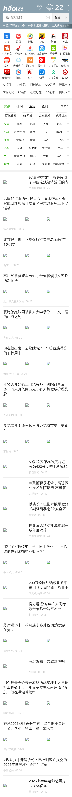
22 (59, 8)
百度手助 (53, 65)
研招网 (65, 65)
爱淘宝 (42, 65)
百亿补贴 (10, 115)
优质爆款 (61, 115)
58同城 (27, 115)
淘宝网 (30, 65)
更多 (64, 106)
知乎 (41, 77)
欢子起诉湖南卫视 (38, 25)
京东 (6, 65)
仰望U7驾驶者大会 (14, 25)
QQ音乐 (50, 84)
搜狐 (41, 41)
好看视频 (65, 53)
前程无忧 (8, 92)
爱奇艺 (53, 53)
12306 (65, 77)
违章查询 (64, 84)
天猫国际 (7, 77)
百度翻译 (42, 53)
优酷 (18, 77)
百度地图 (30, 53)
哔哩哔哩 (18, 65)
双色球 (50, 92)
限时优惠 (36, 84)
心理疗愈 (36, 92)
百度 (6, 41)
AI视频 (7, 84)
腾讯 (30, 41)
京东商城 (44, 115)
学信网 (18, 53)
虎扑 (30, 77)
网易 (65, 41)
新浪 (53, 41)
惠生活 (21, 84)
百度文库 (53, 77)
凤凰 (18, 41)
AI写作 (22, 92)
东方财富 (7, 53)
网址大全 (64, 92)
